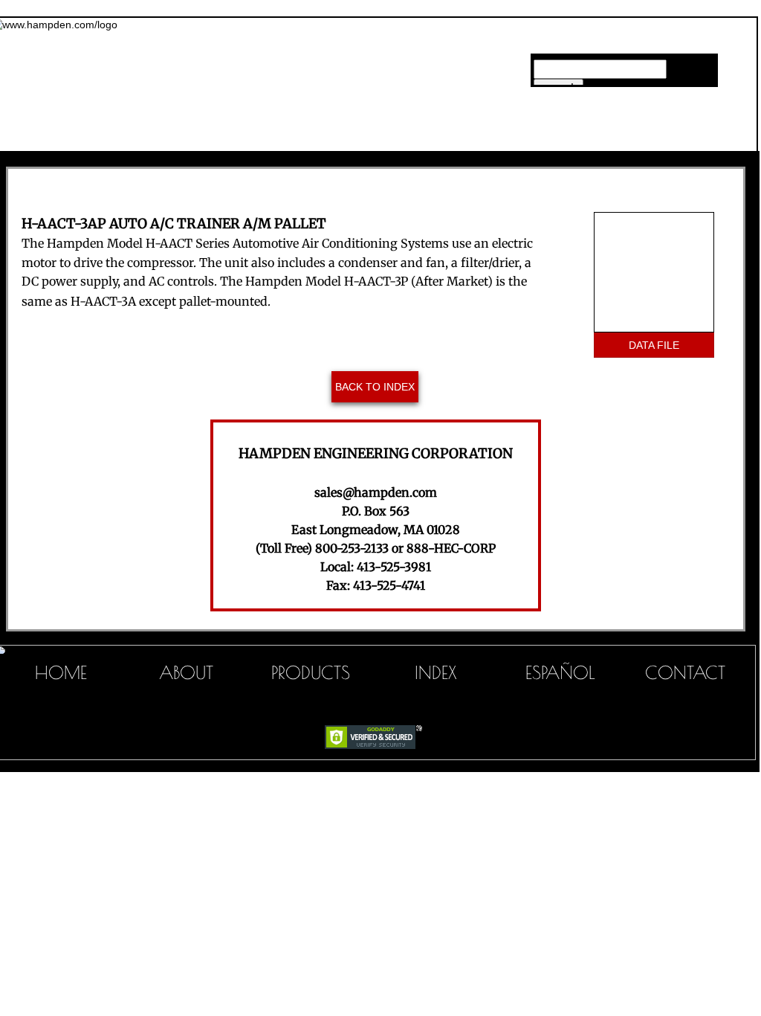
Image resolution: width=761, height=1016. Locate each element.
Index (436, 672)
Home (206, 136)
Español (560, 672)
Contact (685, 672)
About (186, 672)
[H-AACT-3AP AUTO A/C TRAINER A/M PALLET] (654, 272)
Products (310, 672)
